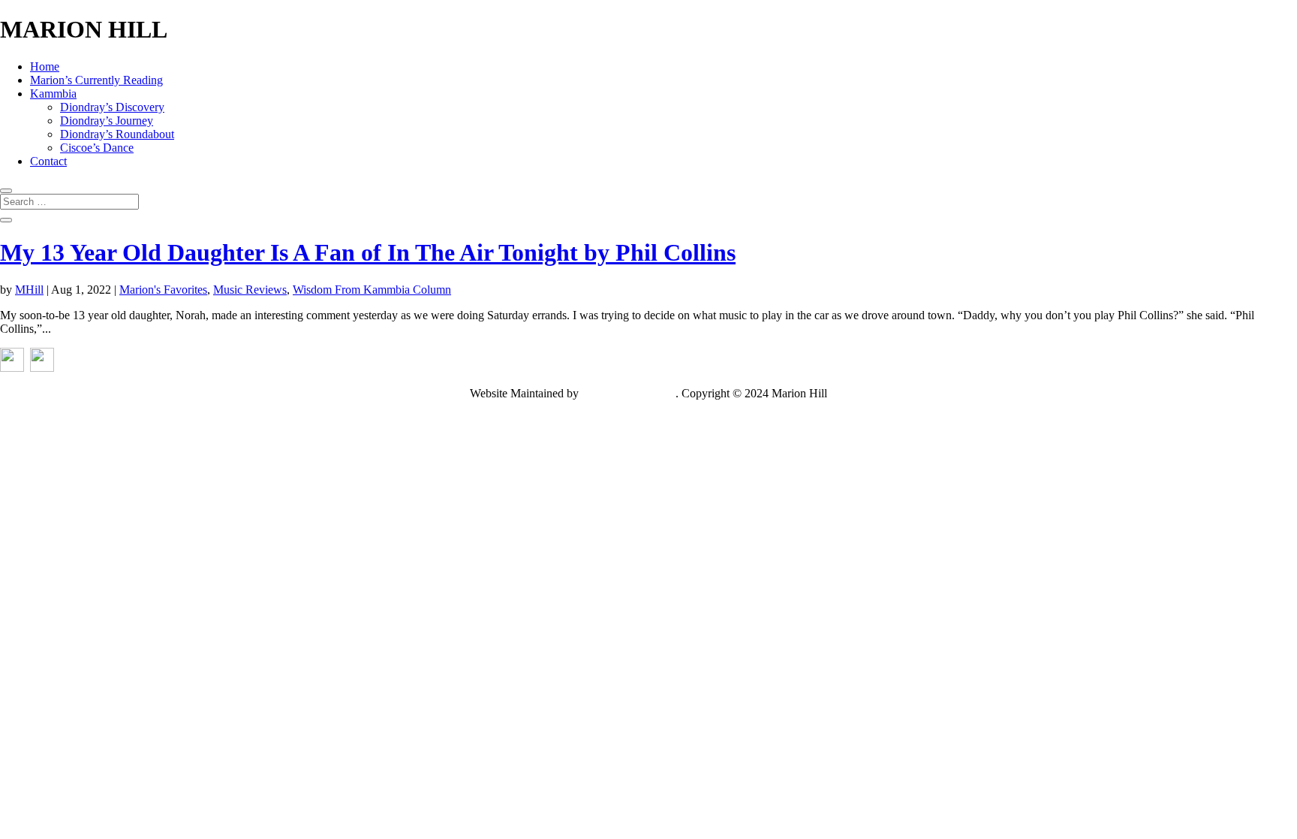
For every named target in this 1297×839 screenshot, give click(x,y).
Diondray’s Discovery (112, 107)
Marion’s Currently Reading (96, 80)
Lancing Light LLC (629, 393)
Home (44, 66)
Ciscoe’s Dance (97, 147)
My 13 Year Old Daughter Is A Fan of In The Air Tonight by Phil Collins (368, 252)
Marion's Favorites (163, 289)
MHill (29, 289)
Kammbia (53, 93)
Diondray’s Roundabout (117, 134)
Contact (48, 161)
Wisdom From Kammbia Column (372, 289)
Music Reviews (250, 289)
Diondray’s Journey (106, 120)
